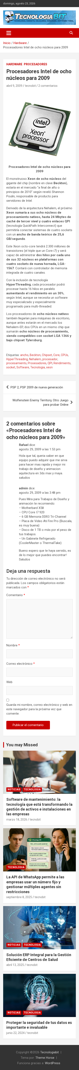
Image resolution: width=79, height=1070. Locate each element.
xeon (49, 367)
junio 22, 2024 (15, 1033)
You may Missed (22, 744)
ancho (24, 355)
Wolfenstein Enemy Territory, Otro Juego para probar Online (40, 402)
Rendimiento (62, 363)
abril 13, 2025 (15, 965)
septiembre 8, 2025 (19, 897)
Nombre (13, 645)
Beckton (35, 355)
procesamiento (16, 363)
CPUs (64, 355)
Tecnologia (37, 367)
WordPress (52, 1063)
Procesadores (35, 64)
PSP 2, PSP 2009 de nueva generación (37, 387)
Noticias (14, 789)
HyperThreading (17, 359)
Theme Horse (44, 1058)
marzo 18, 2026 (16, 819)
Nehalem (35, 359)
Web (9, 682)
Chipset (47, 355)
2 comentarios (48, 85)
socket (10, 367)
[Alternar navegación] (8, 33)
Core (56, 355)
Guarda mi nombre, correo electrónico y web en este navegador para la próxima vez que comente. (39, 709)
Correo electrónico (20, 664)
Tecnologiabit (49, 1052)
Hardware (14, 64)
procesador (50, 359)
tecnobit (30, 85)
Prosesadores (37, 363)
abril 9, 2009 (14, 85)
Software (22, 367)
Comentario (15, 595)
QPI (50, 363)
